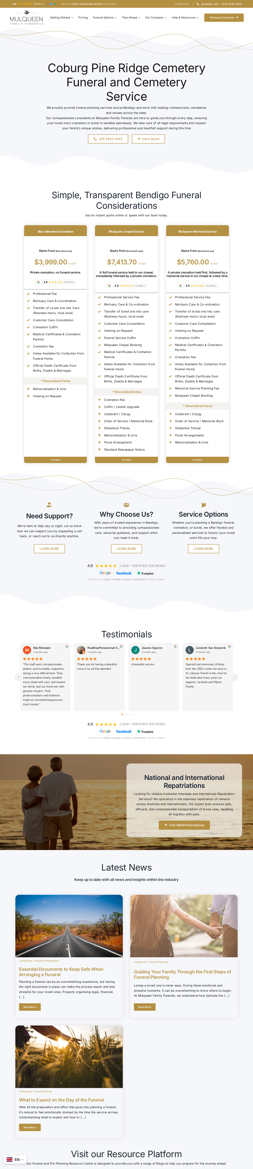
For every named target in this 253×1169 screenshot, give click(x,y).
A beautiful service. (143, 664)
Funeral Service (43, 1091)
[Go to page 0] (122, 714)
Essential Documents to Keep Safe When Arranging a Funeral (61, 972)
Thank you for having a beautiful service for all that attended (97, 666)
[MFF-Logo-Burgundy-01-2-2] (26, 18)
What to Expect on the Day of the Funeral (61, 1100)
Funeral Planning (159, 961)
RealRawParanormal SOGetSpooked (104, 647)
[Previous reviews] (18, 677)
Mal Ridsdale (42, 647)
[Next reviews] (234, 677)
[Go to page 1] (125, 714)
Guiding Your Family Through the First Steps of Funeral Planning (182, 974)
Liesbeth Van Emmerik (211, 647)
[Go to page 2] (127, 714)
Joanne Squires (152, 647)
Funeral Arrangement (46, 960)
